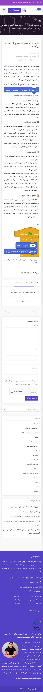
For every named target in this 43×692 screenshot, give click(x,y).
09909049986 (35, 3)
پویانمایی (36, 451)
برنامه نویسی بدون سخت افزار (30, 433)
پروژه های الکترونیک (32, 446)
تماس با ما (16, 596)
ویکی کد (30, 60)
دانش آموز (35, 455)
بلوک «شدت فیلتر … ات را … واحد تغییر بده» (23, 292)
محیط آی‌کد (35, 469)
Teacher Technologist (22, 56)
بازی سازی (35, 424)
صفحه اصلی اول (36, 596)
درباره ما (17, 600)
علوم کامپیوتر (34, 460)
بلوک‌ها (34, 60)
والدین (36, 482)
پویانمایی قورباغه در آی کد (31, 512)
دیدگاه (35, 325)
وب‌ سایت (35, 368)
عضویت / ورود (14, 10)
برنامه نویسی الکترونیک (31, 428)
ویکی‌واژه (36, 491)
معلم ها (36, 478)
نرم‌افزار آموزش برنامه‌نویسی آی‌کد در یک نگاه (25, 517)
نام (36, 349)
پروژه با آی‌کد (34, 442)
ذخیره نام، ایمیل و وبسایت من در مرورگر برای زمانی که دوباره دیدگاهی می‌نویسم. (21, 382)
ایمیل (36, 359)
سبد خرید (38, 604)
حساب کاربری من (36, 600)
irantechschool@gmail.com (20, 3)
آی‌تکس (28, 689)
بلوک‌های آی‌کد (9, 66)
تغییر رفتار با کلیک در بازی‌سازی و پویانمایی (25, 507)
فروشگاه (17, 604)
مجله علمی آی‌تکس (32, 464)
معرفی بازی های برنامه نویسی (30, 473)
